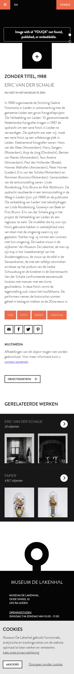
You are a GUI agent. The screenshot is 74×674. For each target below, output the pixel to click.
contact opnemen (16, 361)
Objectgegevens (20, 379)
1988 (10, 315)
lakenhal (57, 315)
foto (24, 315)
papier (39, 315)
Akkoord (12, 664)
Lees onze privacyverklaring (21, 652)
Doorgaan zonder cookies (46, 664)
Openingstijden (20, 612)
